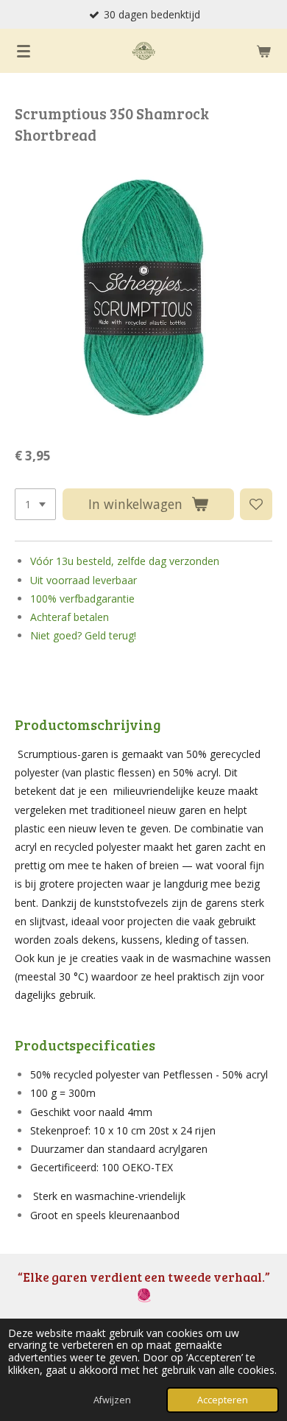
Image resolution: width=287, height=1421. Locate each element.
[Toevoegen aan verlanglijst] (256, 504)
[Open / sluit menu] (23, 51)
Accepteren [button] (222, 1400)
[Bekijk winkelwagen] (263, 51)
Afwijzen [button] (112, 1400)
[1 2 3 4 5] (35, 504)
